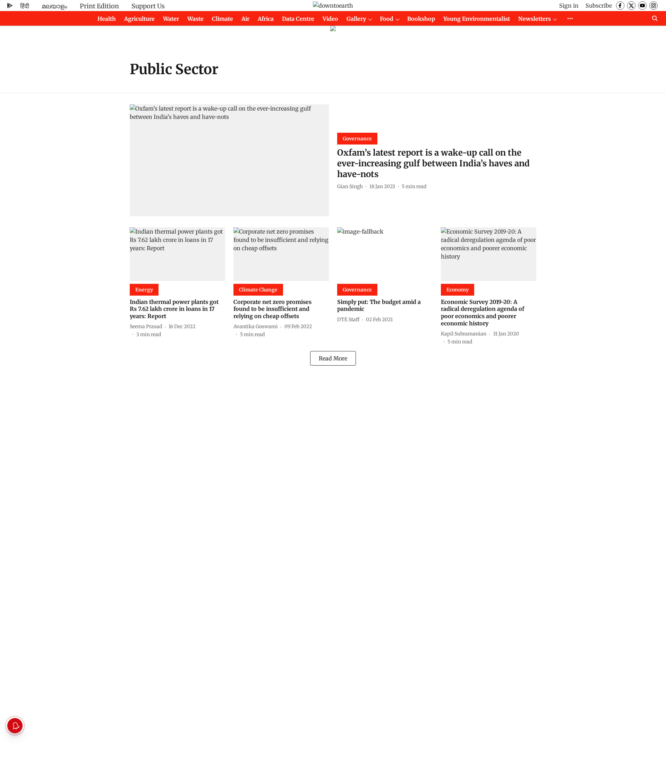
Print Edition (99, 6)
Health (106, 18)
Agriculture (139, 18)
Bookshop (421, 18)
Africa (266, 18)
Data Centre (298, 18)
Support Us (148, 6)
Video (330, 18)
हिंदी (24, 6)
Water (171, 18)
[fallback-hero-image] (229, 160)
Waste (195, 18)
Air (245, 18)
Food (386, 18)
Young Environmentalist (476, 18)
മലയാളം (54, 6)
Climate (222, 18)
